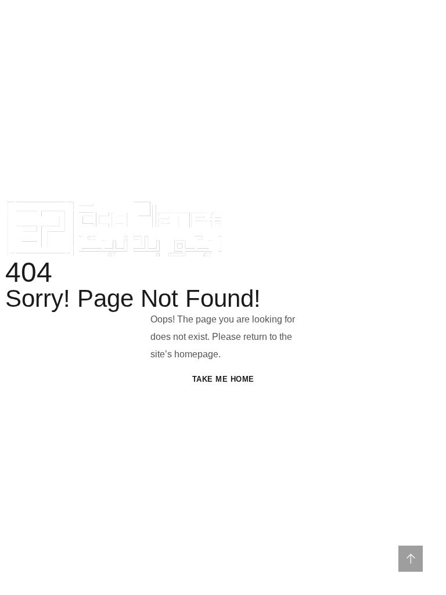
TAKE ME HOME (223, 379)
